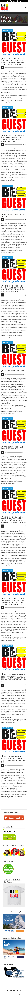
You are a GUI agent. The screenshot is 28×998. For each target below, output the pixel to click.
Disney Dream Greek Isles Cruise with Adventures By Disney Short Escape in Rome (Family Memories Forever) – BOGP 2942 (12, 138)
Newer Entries (20, 804)
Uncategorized (7, 30)
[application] (14, 67)
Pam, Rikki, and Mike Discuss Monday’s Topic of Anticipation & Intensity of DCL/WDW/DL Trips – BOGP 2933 (13, 759)
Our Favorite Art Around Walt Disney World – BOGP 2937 (12, 448)
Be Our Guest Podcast (11, 994)
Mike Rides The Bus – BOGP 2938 (14, 371)
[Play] (2, 67)
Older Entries (7, 804)
